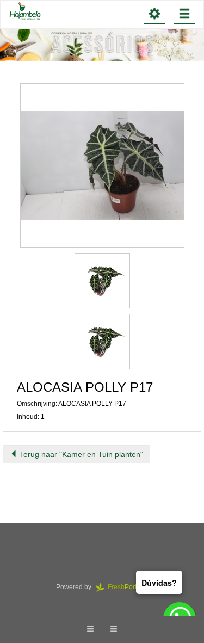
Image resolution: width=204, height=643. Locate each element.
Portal (128, 587)
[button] (102, 165)
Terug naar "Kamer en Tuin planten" (80, 454)
